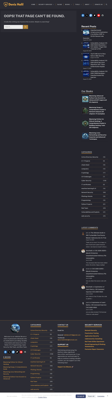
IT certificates (86, 184)
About (87, 4)
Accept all (80, 396)
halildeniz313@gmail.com (72, 335)
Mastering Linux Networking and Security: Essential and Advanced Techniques (98, 136)
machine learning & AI (88, 188)
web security (85, 216)
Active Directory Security (89, 157)
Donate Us (99, 4)
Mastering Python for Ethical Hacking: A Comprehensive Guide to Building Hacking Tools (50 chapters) (97, 123)
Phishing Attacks (86, 196)
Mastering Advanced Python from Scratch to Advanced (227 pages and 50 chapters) (98, 99)
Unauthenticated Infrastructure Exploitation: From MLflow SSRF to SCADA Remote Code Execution (95, 34)
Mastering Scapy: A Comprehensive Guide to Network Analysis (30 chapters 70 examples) (97, 111)
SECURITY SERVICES (45, 4)
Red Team (84, 208)
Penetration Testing (92, 333)
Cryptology (85, 173)
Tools (77, 4)
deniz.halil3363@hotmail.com (67, 340)
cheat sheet (85, 165)
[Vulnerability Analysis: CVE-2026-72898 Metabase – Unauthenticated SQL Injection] (86, 73)
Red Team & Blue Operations (94, 341)
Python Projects (86, 204)
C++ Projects (85, 161)
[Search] (25, 27)
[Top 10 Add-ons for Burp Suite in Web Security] (86, 56)
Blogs (59, 4)
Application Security (92, 336)
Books (67, 4)
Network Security (87, 192)
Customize (100, 396)
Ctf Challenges (86, 176)
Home (33, 4)
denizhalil (89, 250)
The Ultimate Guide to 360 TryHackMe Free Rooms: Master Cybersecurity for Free (96, 235)
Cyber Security (86, 180)
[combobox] (13, 27)
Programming (86, 200)
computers (85, 169)
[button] (106, 4)
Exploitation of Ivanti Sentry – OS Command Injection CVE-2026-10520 (95, 289)
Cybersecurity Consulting (93, 339)
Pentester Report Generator (94, 349)
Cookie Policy (42, 397)
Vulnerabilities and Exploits (90, 212)
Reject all (91, 396)
